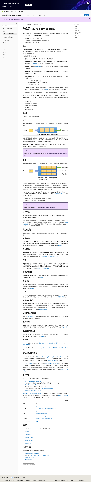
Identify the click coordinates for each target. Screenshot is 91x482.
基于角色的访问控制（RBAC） (56, 343)
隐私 (34, 480)
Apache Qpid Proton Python (42, 411)
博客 (67, 480)
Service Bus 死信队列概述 (43, 268)
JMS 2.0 (39, 455)
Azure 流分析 (28, 443)
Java (35, 455)
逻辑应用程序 (28, 434)
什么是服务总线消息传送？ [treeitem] (9, 33)
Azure (24, 24)
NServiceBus (55, 383)
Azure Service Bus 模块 (47, 388)
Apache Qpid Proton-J (40, 406)
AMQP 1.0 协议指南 (63, 395)
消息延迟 (32, 288)
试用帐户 (87, 15)
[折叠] (16, 23)
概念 (76, 28)
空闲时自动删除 (31, 316)
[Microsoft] (2, 11)
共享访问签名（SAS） (43, 343)
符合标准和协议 (78, 33)
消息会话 (60, 245)
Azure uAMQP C (39, 408)
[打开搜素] (88, 11)
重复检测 (64, 327)
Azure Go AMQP (39, 416)
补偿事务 (47, 89)
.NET (32, 455)
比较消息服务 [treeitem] (6, 40)
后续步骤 (77, 39)
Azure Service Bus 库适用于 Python (33, 390)
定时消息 (42, 277)
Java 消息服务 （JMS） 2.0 (51, 363)
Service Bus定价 (29, 457)
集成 (76, 37)
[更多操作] (67, 24)
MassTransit (63, 383)
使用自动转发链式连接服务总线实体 (48, 256)
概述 (76, 27)
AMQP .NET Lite (39, 418)
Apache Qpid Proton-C (50, 408)
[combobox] (9, 26)
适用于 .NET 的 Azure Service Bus (33, 381)
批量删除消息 (78, 32)
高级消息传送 (28, 459)
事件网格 (27, 431)
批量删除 (43, 336)
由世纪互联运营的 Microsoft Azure (44, 480)
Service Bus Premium (28, 363)
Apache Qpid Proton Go (50, 416)
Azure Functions (29, 437)
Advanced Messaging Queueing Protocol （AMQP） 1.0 (51, 357)
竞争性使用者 (38, 66)
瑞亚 (37, 421)
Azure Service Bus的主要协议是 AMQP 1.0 (33, 393)
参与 (72, 480)
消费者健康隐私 (82, 480)
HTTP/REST (63, 348)
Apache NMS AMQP (49, 418)
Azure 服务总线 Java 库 (30, 385)
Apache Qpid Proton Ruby (41, 413)
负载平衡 (35, 63)
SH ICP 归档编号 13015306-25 (8, 480)
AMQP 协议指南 (52, 360)
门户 (82, 15)
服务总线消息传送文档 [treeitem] (7, 28)
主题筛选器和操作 (58, 194)
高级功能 (77, 30)
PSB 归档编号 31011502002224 (23, 480)
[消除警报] (88, 3)
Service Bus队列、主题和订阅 (48, 207)
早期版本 (63, 480)
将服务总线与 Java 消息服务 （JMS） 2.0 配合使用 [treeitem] (9, 36)
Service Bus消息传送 (36, 24)
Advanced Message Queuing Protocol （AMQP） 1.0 (46, 348)
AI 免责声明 (57, 480)
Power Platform (29, 440)
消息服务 (29, 24)
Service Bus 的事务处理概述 (58, 297)
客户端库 (77, 35)
